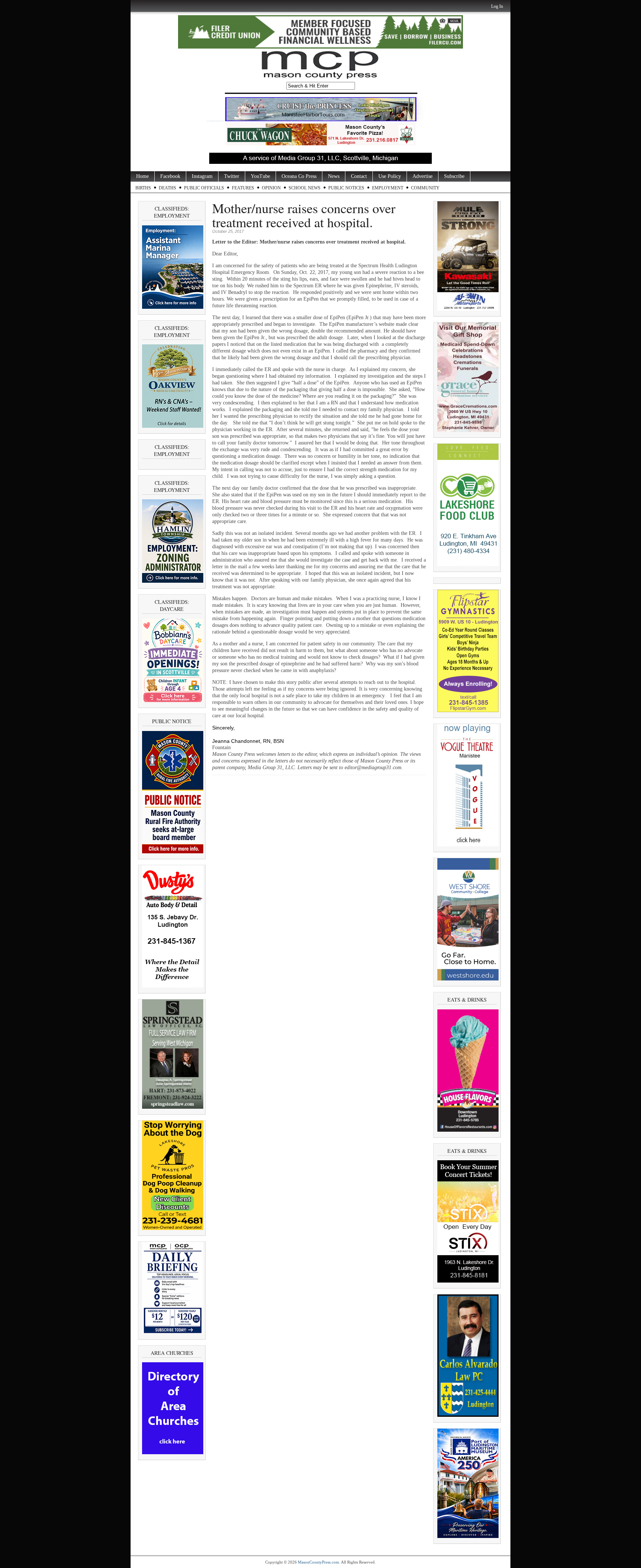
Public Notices (346, 188)
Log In (497, 6)
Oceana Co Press (299, 176)
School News (304, 188)
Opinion (271, 188)
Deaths (167, 188)
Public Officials (204, 188)
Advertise (422, 176)
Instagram (202, 176)
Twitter (231, 176)
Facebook (170, 176)
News (333, 176)
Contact (359, 176)
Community (425, 188)
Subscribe (454, 176)
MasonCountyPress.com (318, 1562)
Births (143, 188)
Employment (387, 188)
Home (142, 176)
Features (243, 188)
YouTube (260, 176)
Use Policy (389, 176)
